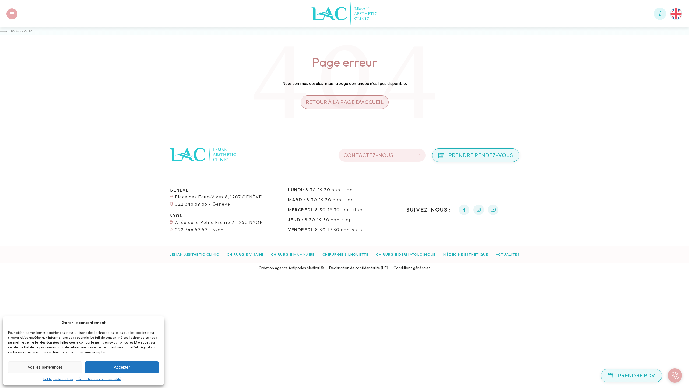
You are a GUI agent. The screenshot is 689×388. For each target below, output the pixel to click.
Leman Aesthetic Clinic (194, 254)
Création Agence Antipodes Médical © (291, 268)
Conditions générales (411, 268)
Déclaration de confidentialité (98, 379)
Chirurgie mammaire (293, 254)
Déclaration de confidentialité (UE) (358, 268)
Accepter (122, 367)
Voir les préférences (45, 367)
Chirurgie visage (245, 254)
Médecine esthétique (465, 254)
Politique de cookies (58, 379)
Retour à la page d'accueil (345, 102)
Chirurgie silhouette (345, 254)
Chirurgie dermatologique (405, 254)
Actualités (507, 254)
